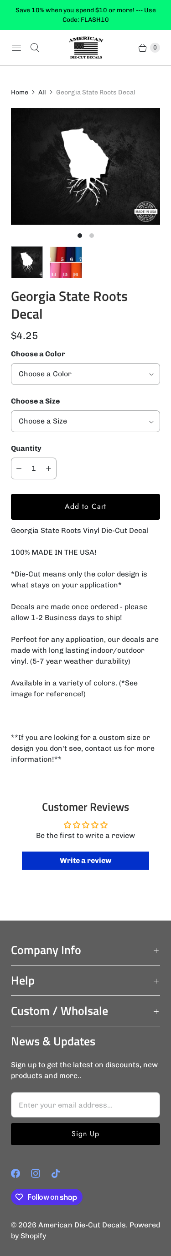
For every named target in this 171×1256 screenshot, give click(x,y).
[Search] (35, 48)
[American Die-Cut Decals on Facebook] (21, 1173)
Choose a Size (35, 401)
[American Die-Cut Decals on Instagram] (41, 1173)
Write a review (85, 860)
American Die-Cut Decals (82, 1225)
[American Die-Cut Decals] (85, 47)
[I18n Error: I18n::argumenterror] (27, 262)
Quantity (26, 448)
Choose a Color (38, 354)
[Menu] (16, 48)
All (42, 92)
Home (19, 92)
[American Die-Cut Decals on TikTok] (61, 1173)
